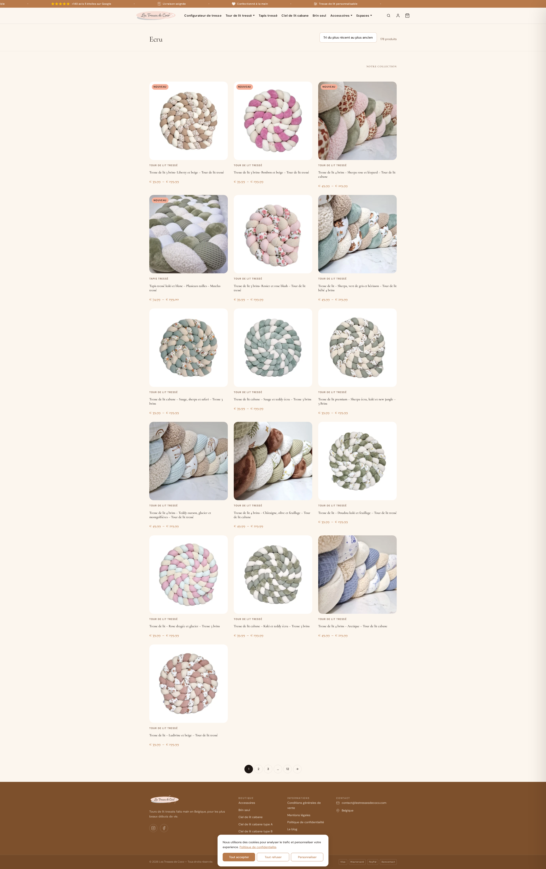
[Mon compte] (398, 15)
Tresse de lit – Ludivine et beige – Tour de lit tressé (183, 735)
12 (287, 769)
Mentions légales (298, 815)
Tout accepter (239, 857)
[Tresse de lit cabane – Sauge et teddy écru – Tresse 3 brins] (273, 347)
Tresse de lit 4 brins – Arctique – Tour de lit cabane (352, 626)
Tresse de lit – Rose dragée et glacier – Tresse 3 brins (184, 626)
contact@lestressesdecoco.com (364, 803)
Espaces (362, 15)
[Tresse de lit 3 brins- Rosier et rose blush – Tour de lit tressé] (273, 234)
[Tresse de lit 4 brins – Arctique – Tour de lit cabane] (357, 574)
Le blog (292, 829)
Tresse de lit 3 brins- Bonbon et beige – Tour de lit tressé (271, 172)
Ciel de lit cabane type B (255, 831)
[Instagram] (153, 828)
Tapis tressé (268, 15)
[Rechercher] (388, 15)
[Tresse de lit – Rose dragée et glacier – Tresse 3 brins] (188, 574)
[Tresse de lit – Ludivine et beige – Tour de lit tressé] (188, 683)
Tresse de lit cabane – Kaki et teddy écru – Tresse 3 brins (271, 626)
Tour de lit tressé (239, 15)
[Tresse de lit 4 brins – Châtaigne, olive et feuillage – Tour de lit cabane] (273, 461)
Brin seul (319, 15)
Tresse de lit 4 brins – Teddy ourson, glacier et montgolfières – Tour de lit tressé (180, 515)
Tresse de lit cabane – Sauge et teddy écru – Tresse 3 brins (272, 399)
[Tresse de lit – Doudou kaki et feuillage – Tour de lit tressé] (357, 461)
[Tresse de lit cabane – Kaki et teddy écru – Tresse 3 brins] (273, 574)
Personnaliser (307, 857)
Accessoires (340, 15)
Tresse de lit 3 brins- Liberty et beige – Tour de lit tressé (186, 172)
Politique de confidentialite (258, 847)
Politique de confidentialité (305, 822)
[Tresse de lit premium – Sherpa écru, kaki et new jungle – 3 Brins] (357, 347)
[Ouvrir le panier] (407, 15)
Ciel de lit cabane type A (255, 824)
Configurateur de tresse (202, 15)
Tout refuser (273, 857)
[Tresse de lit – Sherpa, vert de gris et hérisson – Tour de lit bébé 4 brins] (357, 234)
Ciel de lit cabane (295, 15)
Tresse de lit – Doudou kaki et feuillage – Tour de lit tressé (357, 513)
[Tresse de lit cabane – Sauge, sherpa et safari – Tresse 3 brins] (188, 347)
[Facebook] (164, 828)
